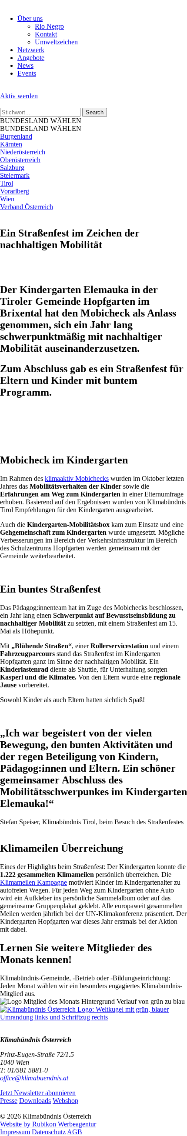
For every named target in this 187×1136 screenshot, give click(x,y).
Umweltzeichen (56, 42)
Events (26, 73)
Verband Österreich (26, 206)
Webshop (65, 1100)
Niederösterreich (22, 152)
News (25, 65)
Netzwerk (30, 49)
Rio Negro (49, 26)
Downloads (35, 1100)
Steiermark (15, 175)
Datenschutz (49, 1132)
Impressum (15, 1132)
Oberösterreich (20, 159)
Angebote (30, 57)
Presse (8, 1100)
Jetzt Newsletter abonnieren (38, 1092)
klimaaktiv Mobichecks (77, 478)
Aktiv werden (19, 96)
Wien (7, 199)
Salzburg (12, 167)
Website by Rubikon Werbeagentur (48, 1124)
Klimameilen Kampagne (33, 882)
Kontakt (46, 34)
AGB (74, 1132)
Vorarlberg (14, 191)
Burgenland (16, 136)
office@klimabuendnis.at (34, 1078)
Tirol (6, 183)
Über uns (30, 18)
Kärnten (11, 144)
